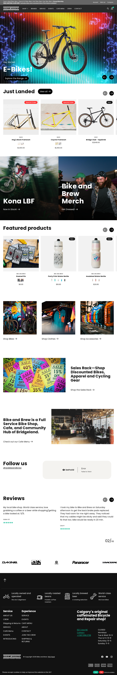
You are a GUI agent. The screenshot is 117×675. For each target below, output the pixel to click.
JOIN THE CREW (29, 635)
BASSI (21, 137)
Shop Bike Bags (13, 78)
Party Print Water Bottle (58, 276)
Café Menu (8, 631)
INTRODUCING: (9, 639)
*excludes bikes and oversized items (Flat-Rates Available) (30, 3)
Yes (95, 672)
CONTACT (78, 9)
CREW (69, 9)
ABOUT (25, 627)
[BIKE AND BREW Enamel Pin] (21, 253)
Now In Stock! (10, 209)
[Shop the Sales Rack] (34, 375)
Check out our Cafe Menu (16, 441)
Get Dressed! (68, 209)
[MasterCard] (97, 666)
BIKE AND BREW (21, 274)
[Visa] (103, 666)
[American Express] (109, 666)
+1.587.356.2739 (84, 635)
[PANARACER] (19, 562)
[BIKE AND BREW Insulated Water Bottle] (96, 253)
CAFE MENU (60, 9)
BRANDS (34, 9)
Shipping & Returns (12, 623)
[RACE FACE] (49, 562)
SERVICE (42, 9)
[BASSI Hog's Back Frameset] (21, 117)
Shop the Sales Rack (81, 389)
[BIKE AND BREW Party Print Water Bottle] (58, 253)
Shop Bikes (8, 338)
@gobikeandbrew (12, 467)
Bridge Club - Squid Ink (96, 140)
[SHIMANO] (80, 562)
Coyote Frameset (58, 140)
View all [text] (46, 92)
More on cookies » (109, 672)
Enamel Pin (21, 276)
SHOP (24, 9)
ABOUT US (7, 615)
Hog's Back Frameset (21, 140)
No (101, 672)
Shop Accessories (89, 338)
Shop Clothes (48, 338)
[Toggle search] (108, 8)
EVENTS (51, 9)
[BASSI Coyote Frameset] (58, 117)
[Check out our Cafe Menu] (82, 426)
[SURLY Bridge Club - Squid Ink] (96, 117)
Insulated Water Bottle (96, 276)
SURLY (96, 137)
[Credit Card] (90, 666)
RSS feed (51, 657)
